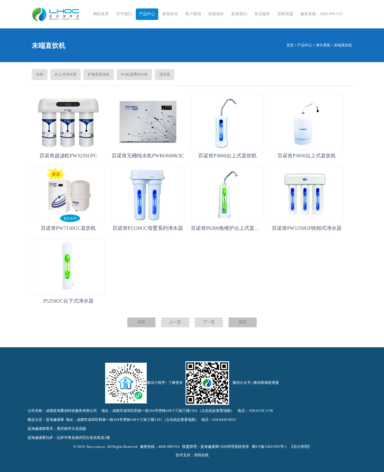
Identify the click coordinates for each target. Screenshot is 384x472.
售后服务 (262, 14)
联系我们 (239, 14)
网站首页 (101, 14)
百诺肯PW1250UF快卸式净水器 (307, 228)
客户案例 (193, 14)
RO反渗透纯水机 (134, 74)
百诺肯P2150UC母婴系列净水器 (147, 228)
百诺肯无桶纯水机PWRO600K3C (148, 155)
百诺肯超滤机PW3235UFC (68, 155)
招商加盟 (285, 14)
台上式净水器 (65, 74)
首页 (290, 45)
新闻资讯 (170, 14)
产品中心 (147, 14)
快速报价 (216, 14)
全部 (39, 74)
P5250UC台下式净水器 (68, 301)
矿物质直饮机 (99, 74)
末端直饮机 (343, 45)
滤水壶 (164, 74)
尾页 (243, 322)
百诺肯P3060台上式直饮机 (227, 155)
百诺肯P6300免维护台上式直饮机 (228, 228)
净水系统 (323, 45)
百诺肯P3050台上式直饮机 (306, 155)
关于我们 (124, 14)
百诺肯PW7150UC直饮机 (68, 228)
